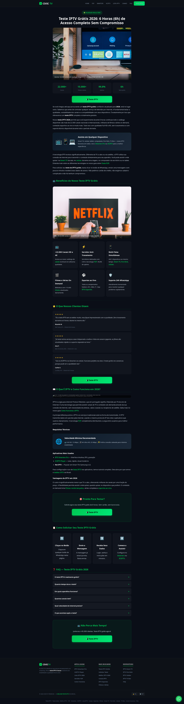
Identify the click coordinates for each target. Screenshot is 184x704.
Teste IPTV (48, 701)
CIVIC (46, 3)
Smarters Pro (100, 144)
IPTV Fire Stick (128, 672)
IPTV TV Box (127, 678)
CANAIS (124, 3)
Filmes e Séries (103, 685)
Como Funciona (79, 682)
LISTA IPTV (116, 3)
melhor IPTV (59, 472)
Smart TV (64, 160)
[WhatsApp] (179, 699)
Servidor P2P (78, 678)
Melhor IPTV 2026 (104, 675)
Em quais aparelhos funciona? (66, 591)
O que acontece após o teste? (66, 613)
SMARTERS (100, 3)
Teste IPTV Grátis (104, 669)
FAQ (131, 3)
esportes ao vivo (105, 488)
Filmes (101, 701)
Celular (118, 701)
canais (57, 262)
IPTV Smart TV (128, 669)
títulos (57, 290)
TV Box (123, 701)
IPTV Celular (127, 675)
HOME (87, 3)
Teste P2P (105, 163)
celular (79, 160)
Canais (91, 701)
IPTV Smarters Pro (62, 457)
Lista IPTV (85, 701)
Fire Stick (124, 262)
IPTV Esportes (87, 289)
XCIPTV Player (60, 461)
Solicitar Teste (103, 672)
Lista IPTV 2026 (79, 675)
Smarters (121, 555)
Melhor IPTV (63, 701)
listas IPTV (77, 469)
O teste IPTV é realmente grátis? (67, 577)
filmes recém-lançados (75, 488)
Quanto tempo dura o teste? (65, 584)
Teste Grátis (55, 701)
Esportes (96, 701)
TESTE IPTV (139, 3)
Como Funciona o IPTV (70, 411)
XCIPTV (108, 3)
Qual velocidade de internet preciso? (69, 606)
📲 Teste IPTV (92, 99)
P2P (93, 3)
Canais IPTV (103, 678)
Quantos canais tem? (63, 599)
